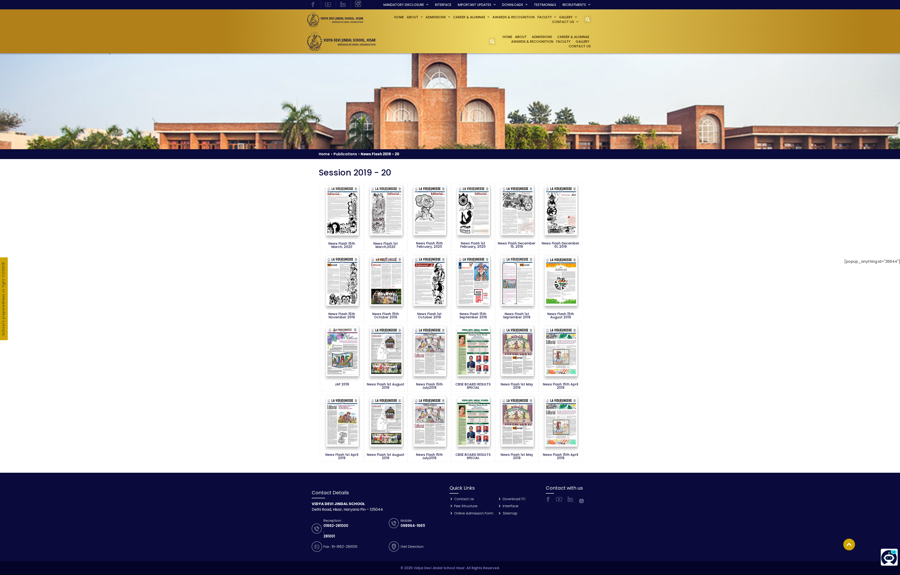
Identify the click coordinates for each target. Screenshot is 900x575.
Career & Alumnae (469, 17)
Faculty (544, 17)
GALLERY (566, 17)
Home (399, 17)
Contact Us (563, 21)
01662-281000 (335, 525)
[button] (587, 19)
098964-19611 (413, 525)
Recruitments (574, 4)
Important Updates (474, 4)
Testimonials (545, 4)
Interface (443, 4)
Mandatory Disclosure (403, 4)
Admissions (436, 17)
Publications (345, 154)
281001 (329, 536)
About (412, 17)
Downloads (512, 4)
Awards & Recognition (513, 17)
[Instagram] (581, 501)
